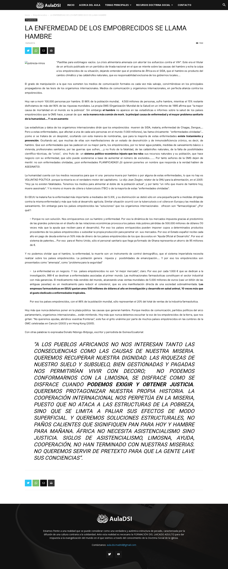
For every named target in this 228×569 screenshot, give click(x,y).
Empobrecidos (40, 15)
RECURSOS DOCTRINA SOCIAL (153, 5)
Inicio (70, 5)
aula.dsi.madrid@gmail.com (121, 544)
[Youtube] (118, 554)
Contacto (184, 5)
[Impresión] (51, 50)
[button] (224, 5)
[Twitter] (28, 50)
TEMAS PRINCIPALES (117, 5)
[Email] (43, 50)
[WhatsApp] (36, 50)
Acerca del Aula (89, 5)
